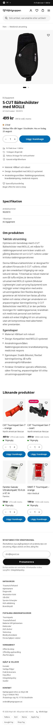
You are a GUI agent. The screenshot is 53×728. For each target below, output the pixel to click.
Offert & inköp (8, 649)
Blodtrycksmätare (10, 635)
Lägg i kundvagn (35, 139)
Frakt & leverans (9, 672)
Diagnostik (7, 591)
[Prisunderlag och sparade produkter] (37, 10)
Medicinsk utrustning (18, 26)
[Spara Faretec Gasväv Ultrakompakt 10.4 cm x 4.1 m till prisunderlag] (21, 465)
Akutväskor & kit (9, 594)
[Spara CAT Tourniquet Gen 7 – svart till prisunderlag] (46, 403)
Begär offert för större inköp (14, 187)
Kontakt (6, 666)
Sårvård (6, 597)
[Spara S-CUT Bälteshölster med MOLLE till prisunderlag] (48, 35)
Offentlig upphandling (12, 652)
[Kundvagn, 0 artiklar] (43, 10)
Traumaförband (9, 620)
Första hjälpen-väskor (12, 638)
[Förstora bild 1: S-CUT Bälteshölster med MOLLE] (26, 57)
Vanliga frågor (8, 669)
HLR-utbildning (9, 603)
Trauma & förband (10, 585)
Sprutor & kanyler (10, 600)
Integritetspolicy (17, 570)
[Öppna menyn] (49, 10)
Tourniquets (8, 617)
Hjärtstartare (8, 588)
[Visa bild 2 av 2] (28, 87)
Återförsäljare (8, 655)
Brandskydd (8, 606)
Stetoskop (7, 632)
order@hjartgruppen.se (12, 701)
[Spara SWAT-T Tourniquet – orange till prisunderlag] (46, 465)
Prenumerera (26, 561)
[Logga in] (31, 10)
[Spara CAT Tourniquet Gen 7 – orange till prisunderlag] (21, 403)
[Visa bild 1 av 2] (24, 87)
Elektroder (7, 626)
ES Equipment (8, 97)
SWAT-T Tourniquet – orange (38, 488)
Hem (5, 26)
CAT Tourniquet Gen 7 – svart (38, 427)
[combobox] (26, 18)
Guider (5, 681)
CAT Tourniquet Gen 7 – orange (14, 427)
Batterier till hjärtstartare (12, 623)
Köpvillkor (7, 675)
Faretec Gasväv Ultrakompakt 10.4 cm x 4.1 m (14, 490)
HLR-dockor (7, 629)
